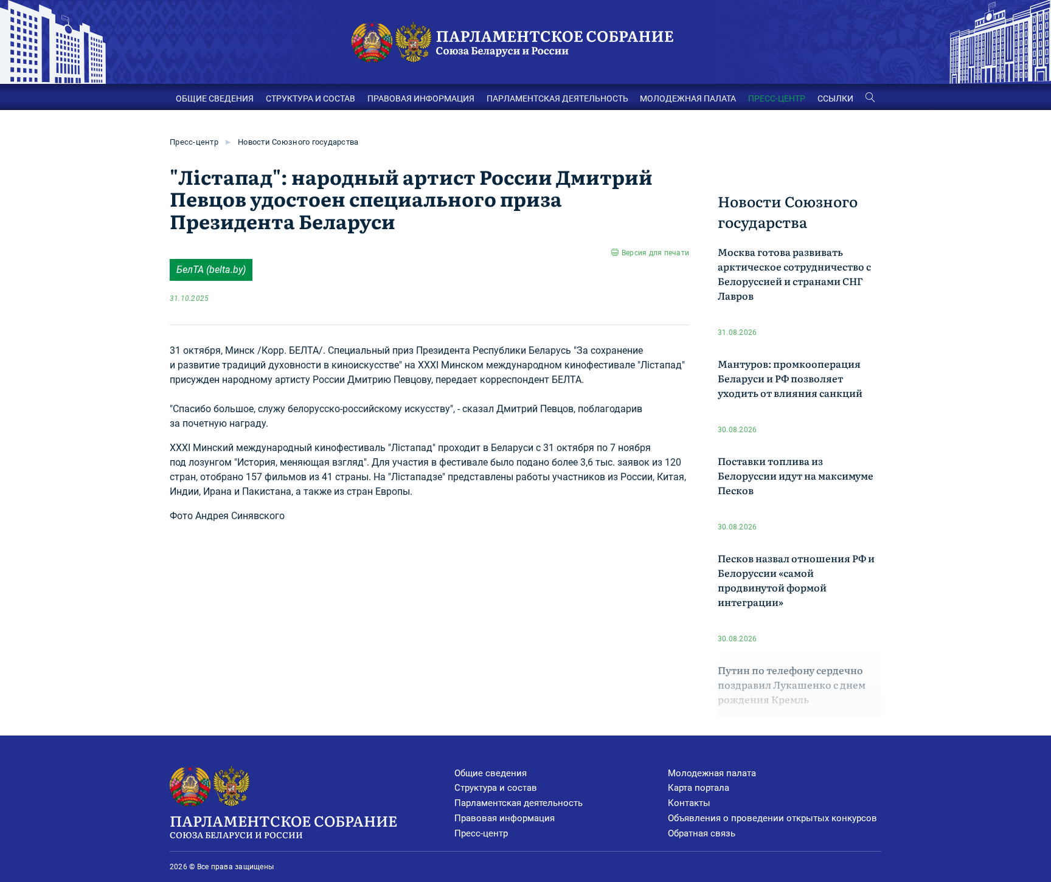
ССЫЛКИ (835, 98)
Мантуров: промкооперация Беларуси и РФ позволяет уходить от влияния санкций (790, 378)
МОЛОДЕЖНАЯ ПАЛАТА (688, 98)
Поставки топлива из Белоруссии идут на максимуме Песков (795, 475)
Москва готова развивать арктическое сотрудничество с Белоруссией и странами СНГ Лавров (794, 273)
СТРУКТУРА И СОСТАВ (310, 98)
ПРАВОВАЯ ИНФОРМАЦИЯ (420, 98)
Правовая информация (504, 818)
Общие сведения (490, 773)
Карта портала (698, 787)
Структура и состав (495, 787)
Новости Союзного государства (298, 141)
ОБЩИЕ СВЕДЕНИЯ (215, 98)
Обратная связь (701, 833)
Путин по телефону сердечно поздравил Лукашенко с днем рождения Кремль (791, 684)
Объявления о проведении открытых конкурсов (772, 818)
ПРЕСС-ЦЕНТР (776, 98)
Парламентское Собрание (283, 825)
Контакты (689, 803)
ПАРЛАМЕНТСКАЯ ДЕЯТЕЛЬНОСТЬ (557, 98)
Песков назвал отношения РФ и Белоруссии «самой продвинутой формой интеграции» (796, 580)
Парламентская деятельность (518, 803)
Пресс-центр (194, 141)
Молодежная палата (712, 773)
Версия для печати (655, 253)
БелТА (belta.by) (211, 269)
